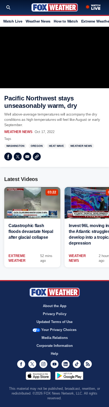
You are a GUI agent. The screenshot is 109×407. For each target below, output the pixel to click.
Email (27, 157)
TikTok (77, 364)
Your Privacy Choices (58, 330)
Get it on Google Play (69, 375)
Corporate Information (55, 346)
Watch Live (12, 21)
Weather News (38, 21)
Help (54, 354)
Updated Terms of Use (54, 322)
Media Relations (55, 338)
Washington (15, 145)
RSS (88, 364)
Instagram (43, 364)
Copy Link (37, 157)
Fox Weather (54, 7)
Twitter (18, 157)
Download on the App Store (38, 375)
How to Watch (66, 21)
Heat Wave (56, 145)
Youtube (54, 364)
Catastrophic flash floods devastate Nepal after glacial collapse (30, 231)
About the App (54, 306)
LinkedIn (66, 364)
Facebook (8, 157)
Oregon (37, 145)
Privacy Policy (54, 314)
